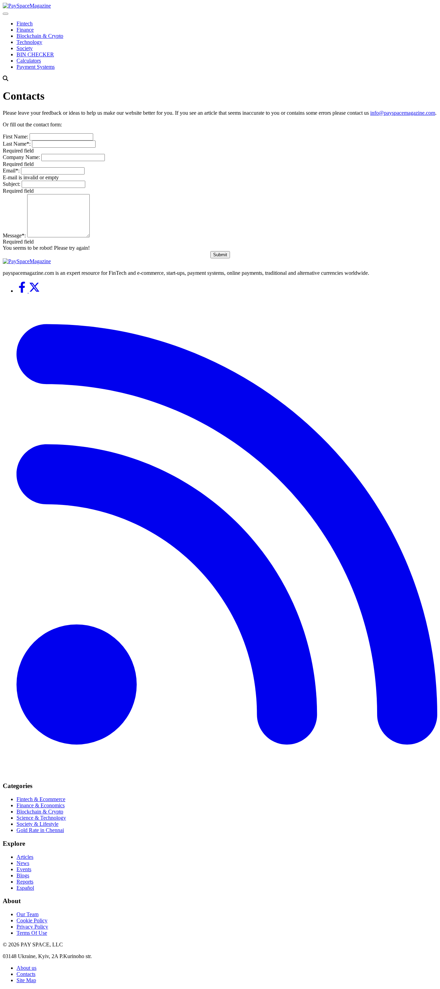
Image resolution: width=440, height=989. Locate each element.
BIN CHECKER (35, 54)
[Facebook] (22, 291)
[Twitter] (34, 291)
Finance (25, 30)
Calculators (28, 61)
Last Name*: (17, 144)
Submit (220, 254)
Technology (29, 42)
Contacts (25, 974)
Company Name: (21, 157)
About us (26, 968)
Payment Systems (35, 67)
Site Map (26, 980)
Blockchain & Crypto (39, 36)
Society (24, 48)
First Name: (15, 136)
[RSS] (226, 773)
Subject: (11, 184)
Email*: (11, 170)
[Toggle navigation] (5, 14)
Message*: (14, 235)
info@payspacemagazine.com (402, 113)
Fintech (24, 23)
